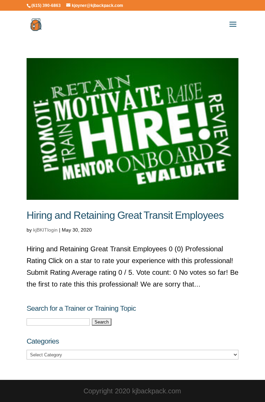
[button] (232, 28)
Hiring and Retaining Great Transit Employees (125, 215)
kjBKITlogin (45, 230)
